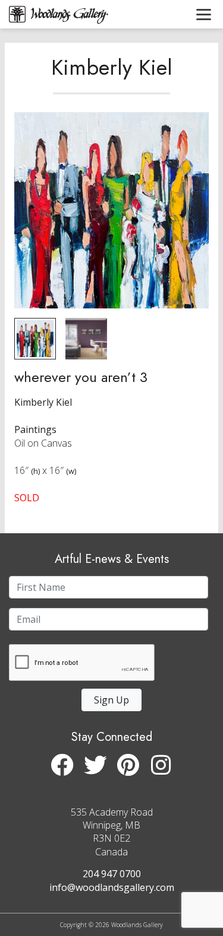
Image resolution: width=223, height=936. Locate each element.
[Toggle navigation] (203, 14)
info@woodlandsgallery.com (111, 887)
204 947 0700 (112, 873)
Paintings (35, 429)
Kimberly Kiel (111, 67)
